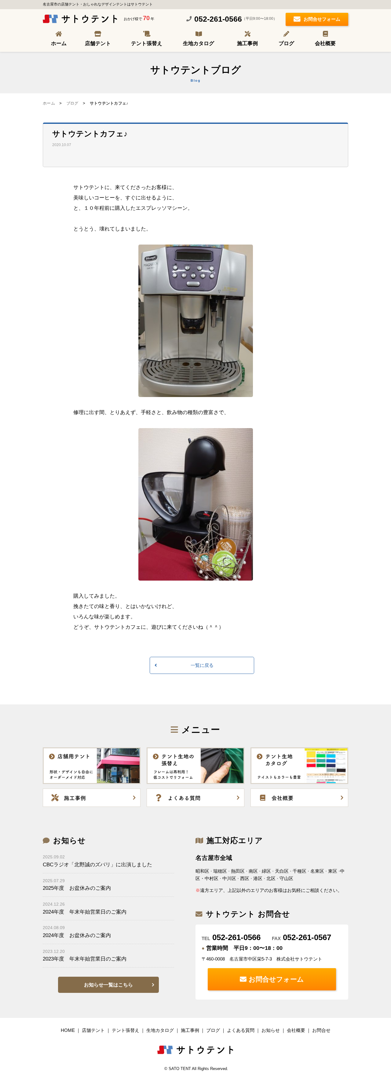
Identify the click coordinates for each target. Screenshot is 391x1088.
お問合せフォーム (322, 19)
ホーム (59, 43)
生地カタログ (198, 43)
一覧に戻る (202, 665)
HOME (68, 1030)
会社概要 (325, 43)
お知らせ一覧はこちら (108, 984)
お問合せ (321, 1030)
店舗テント (98, 43)
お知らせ (270, 1030)
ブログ (286, 43)
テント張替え (146, 43)
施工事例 (247, 43)
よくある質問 (240, 1030)
